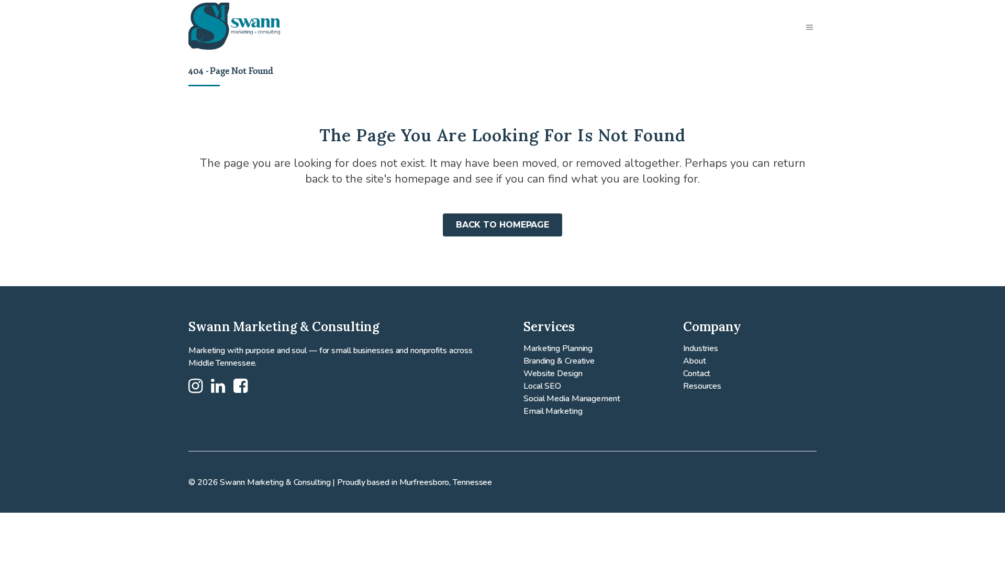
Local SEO (542, 386)
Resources (702, 386)
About (694, 361)
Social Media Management (571, 398)
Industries (700, 348)
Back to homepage (502, 225)
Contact (696, 373)
